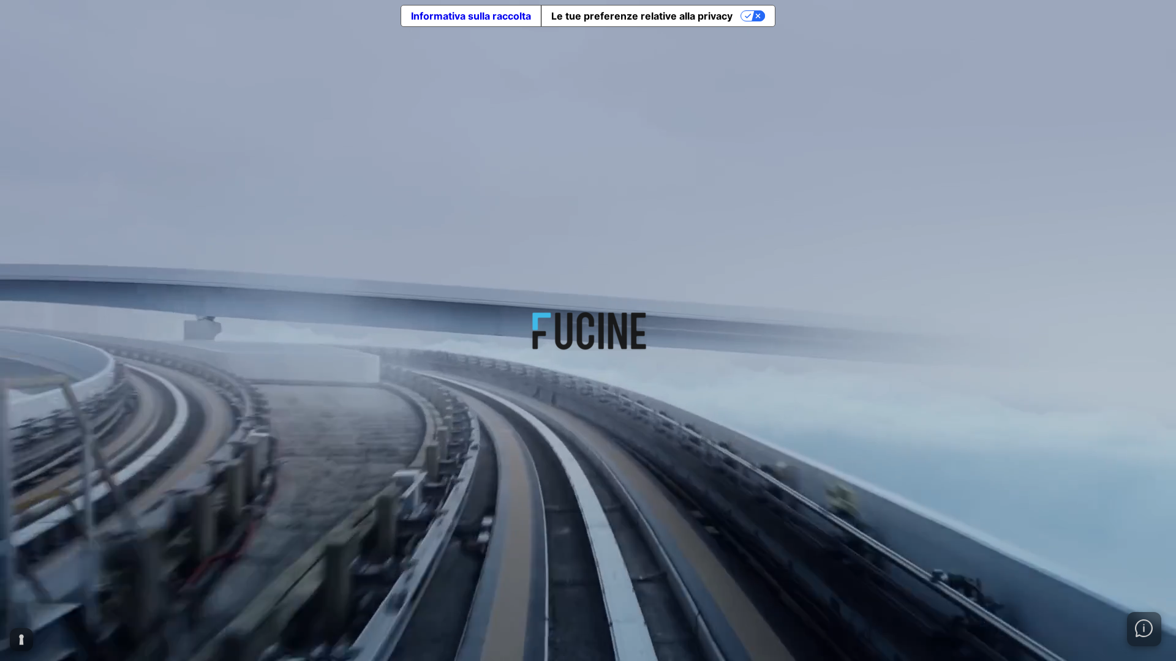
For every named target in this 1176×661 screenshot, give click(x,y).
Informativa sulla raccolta (471, 16)
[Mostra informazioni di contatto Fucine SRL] (1144, 629)
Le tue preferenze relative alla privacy (642, 16)
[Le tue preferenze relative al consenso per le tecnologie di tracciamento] (21, 639)
